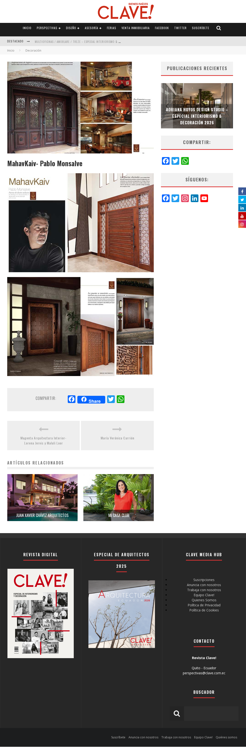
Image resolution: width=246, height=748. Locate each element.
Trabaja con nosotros (204, 590)
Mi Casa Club (118, 515)
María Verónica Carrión (117, 437)
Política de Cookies (204, 610)
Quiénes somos (226, 737)
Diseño (71, 28)
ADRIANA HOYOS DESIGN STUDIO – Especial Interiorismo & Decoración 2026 (197, 116)
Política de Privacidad (204, 605)
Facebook (162, 28)
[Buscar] (219, 28)
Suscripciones (204, 579)
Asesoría (91, 28)
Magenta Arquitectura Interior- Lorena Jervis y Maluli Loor (43, 440)
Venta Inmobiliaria (136, 28)
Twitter (180, 28)
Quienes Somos (204, 600)
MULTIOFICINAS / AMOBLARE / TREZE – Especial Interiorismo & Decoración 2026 (88, 42)
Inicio (27, 28)
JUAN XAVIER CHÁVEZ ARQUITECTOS (42, 515)
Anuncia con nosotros (204, 585)
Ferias (111, 28)
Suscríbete (200, 28)
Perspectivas (47, 28)
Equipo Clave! (204, 595)
